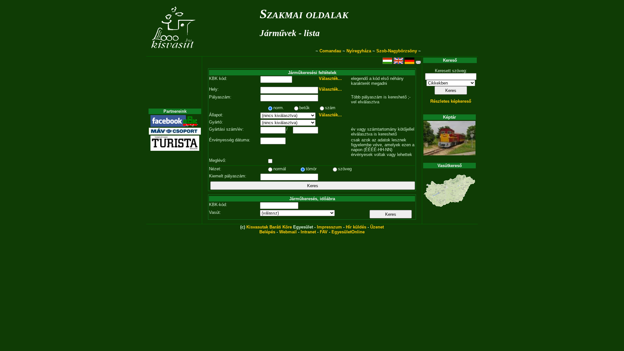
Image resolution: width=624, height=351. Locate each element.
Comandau (330, 50)
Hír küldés (356, 227)
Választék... (330, 78)
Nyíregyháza (358, 50)
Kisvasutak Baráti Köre (269, 227)
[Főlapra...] (174, 52)
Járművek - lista (290, 33)
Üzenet (377, 227)
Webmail (288, 231)
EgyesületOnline (348, 231)
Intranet (308, 231)
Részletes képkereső (450, 101)
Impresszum (329, 227)
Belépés (267, 231)
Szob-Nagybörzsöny (396, 50)
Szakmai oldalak (304, 13)
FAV (324, 231)
